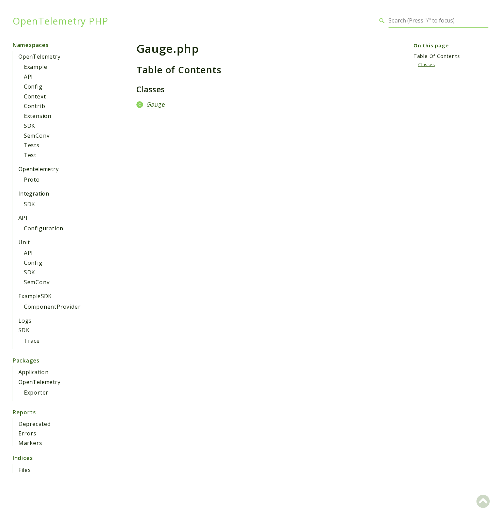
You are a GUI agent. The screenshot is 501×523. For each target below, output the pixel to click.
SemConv (37, 135)
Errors (27, 433)
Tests (32, 145)
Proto (32, 179)
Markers (30, 443)
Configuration (43, 228)
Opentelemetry (38, 169)
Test (30, 155)
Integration (33, 193)
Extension (37, 116)
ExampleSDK (35, 296)
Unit (24, 242)
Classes (426, 64)
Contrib (34, 106)
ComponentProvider (52, 306)
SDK (29, 125)
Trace (32, 340)
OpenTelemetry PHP (60, 20)
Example (35, 67)
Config (33, 86)
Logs (25, 320)
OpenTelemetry (39, 56)
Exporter (36, 392)
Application (33, 372)
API (28, 76)
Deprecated (34, 424)
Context (35, 96)
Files (24, 470)
